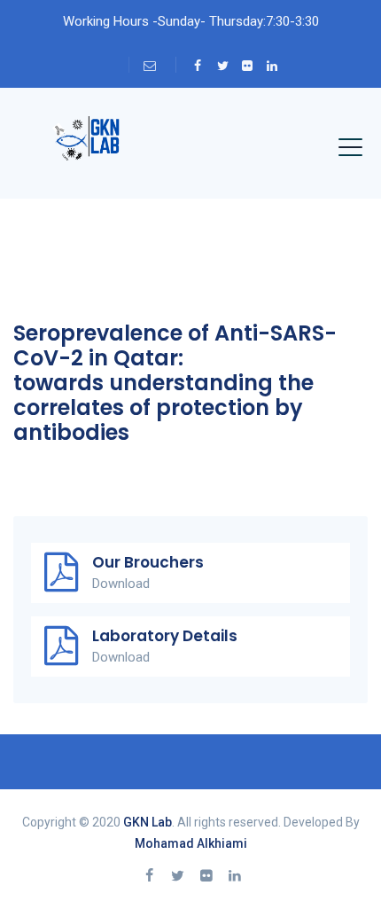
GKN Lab (147, 822)
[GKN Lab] (84, 145)
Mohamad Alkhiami (191, 843)
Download (121, 584)
